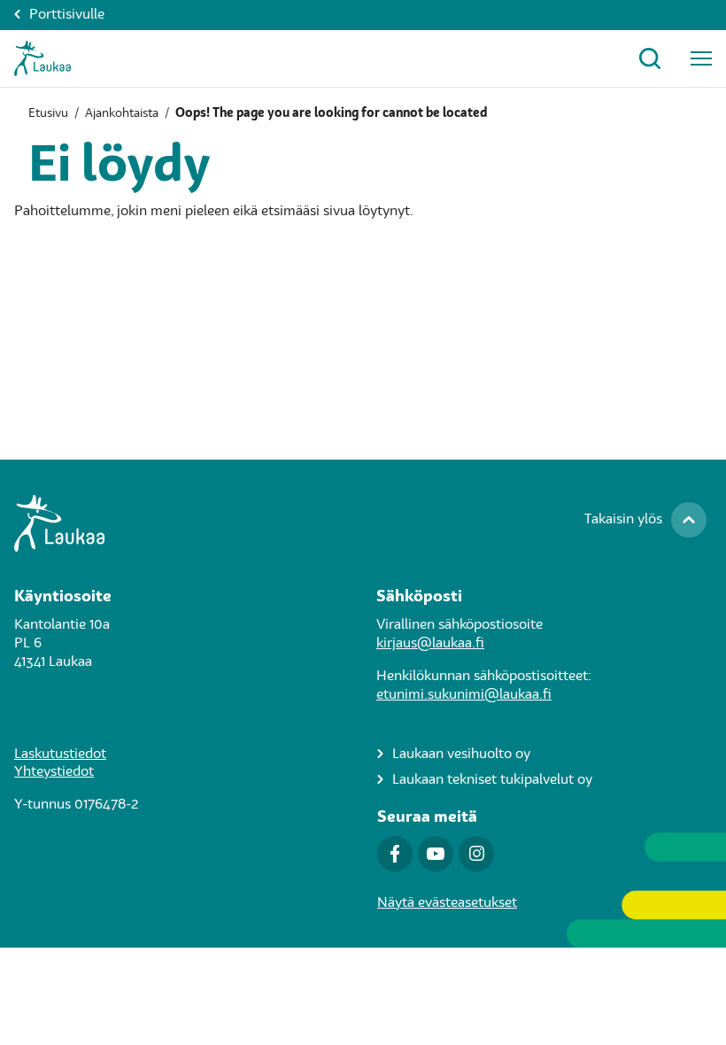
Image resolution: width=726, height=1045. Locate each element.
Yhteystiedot (54, 772)
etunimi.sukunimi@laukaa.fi (464, 695)
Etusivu (48, 113)
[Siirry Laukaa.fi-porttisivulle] (363, 523)
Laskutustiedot (60, 754)
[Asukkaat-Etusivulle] (42, 58)
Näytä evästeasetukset (447, 903)
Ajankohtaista (121, 113)
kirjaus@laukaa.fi (430, 644)
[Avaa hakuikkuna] (649, 58)
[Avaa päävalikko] (701, 58)
